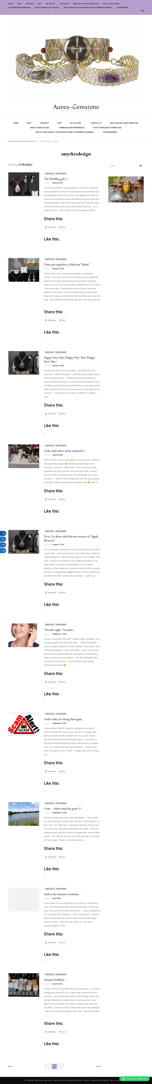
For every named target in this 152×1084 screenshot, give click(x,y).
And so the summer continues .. (62, 894)
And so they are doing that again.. (63, 719)
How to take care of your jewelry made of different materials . (88, 7)
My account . (50, 3)
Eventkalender (122, 7)
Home (10, 3)
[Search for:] (124, 166)
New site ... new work (56, 173)
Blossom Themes (82, 1080)
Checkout (29, 3)
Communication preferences (19, 7)
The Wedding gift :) (55, 179)
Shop (19, 3)
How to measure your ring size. (47, 7)
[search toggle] (143, 11)
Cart (39, 3)
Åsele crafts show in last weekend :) (64, 451)
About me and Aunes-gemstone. (86, 3)
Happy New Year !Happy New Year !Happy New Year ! (69, 359)
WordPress (104, 1080)
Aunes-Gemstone (76, 107)
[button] (134, 1078)
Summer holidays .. (55, 980)
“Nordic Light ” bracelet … (60, 630)
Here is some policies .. (112, 3)
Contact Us (64, 3)
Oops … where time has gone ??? (62, 808)
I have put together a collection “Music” (67, 264)
